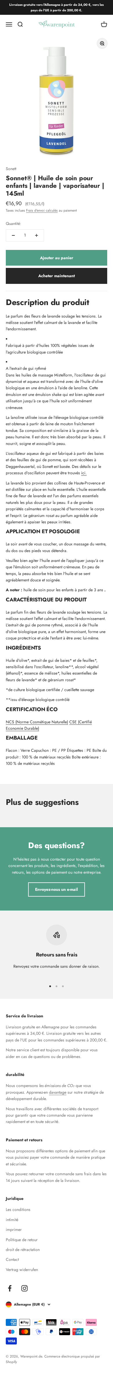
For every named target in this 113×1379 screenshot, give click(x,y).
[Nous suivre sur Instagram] (24, 1288)
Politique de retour (22, 1240)
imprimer (14, 1229)
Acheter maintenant (56, 276)
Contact (12, 1259)
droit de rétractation (23, 1249)
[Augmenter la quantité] (36, 235)
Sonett (11, 169)
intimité (12, 1220)
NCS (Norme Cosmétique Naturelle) (37, 722)
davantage (57, 1092)
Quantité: (13, 223)
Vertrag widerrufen (22, 1269)
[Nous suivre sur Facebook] (10, 1288)
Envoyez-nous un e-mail (56, 889)
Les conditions (18, 1209)
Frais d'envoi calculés (42, 210)
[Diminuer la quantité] (13, 235)
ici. (84, 473)
